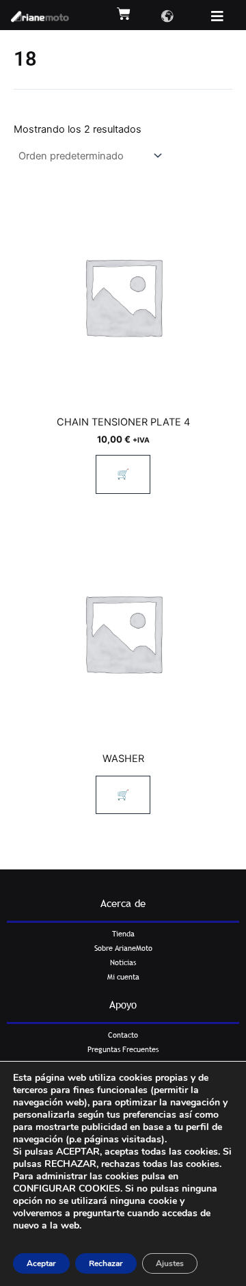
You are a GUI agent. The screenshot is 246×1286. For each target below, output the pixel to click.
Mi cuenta (123, 976)
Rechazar (106, 1263)
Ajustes (170, 1263)
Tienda (123, 933)
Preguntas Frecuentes (123, 1049)
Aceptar (41, 1263)
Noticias (123, 962)
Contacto (123, 1034)
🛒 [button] (123, 474)
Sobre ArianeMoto (123, 948)
